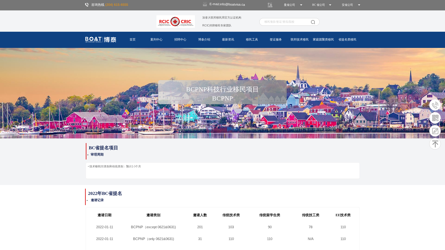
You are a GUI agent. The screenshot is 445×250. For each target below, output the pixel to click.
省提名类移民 (347, 39)
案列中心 (156, 39)
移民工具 (252, 39)
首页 (133, 39)
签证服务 (276, 39)
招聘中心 (180, 39)
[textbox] (287, 21)
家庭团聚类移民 (323, 39)
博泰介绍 (204, 39)
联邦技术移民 (300, 39)
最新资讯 (228, 39)
